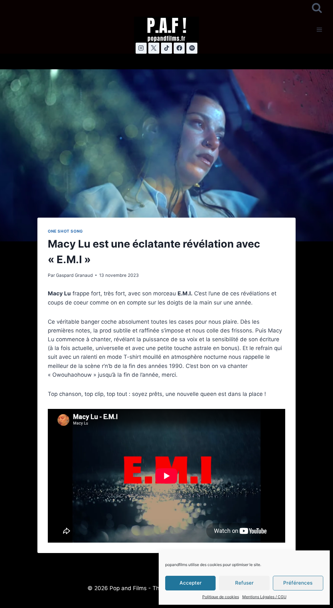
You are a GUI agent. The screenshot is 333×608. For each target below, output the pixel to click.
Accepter (191, 583)
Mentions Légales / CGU (264, 596)
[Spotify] (191, 48)
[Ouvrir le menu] (319, 29)
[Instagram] (141, 48)
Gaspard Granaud (74, 275)
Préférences (298, 583)
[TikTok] (166, 48)
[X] (153, 48)
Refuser (244, 583)
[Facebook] (179, 48)
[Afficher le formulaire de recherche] (317, 8)
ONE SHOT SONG (65, 231)
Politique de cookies (220, 596)
